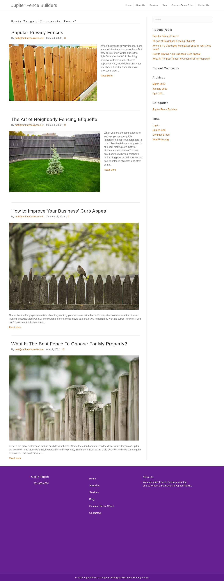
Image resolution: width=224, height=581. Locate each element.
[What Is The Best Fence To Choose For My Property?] (74, 398)
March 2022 (159, 84)
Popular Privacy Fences (37, 32)
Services (153, 5)
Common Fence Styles (182, 5)
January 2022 (160, 88)
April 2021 (158, 93)
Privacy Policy (140, 577)
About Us (140, 5)
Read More (107, 75)
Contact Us (203, 5)
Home (128, 5)
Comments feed (161, 134)
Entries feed (159, 130)
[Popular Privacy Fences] (53, 72)
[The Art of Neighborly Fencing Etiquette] (54, 161)
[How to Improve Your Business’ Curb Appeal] (74, 266)
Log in (156, 125)
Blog (164, 5)
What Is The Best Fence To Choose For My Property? (69, 343)
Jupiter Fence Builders (165, 109)
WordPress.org (161, 139)
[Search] (212, 5)
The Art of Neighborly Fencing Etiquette (54, 119)
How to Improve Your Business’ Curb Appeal (59, 210)
